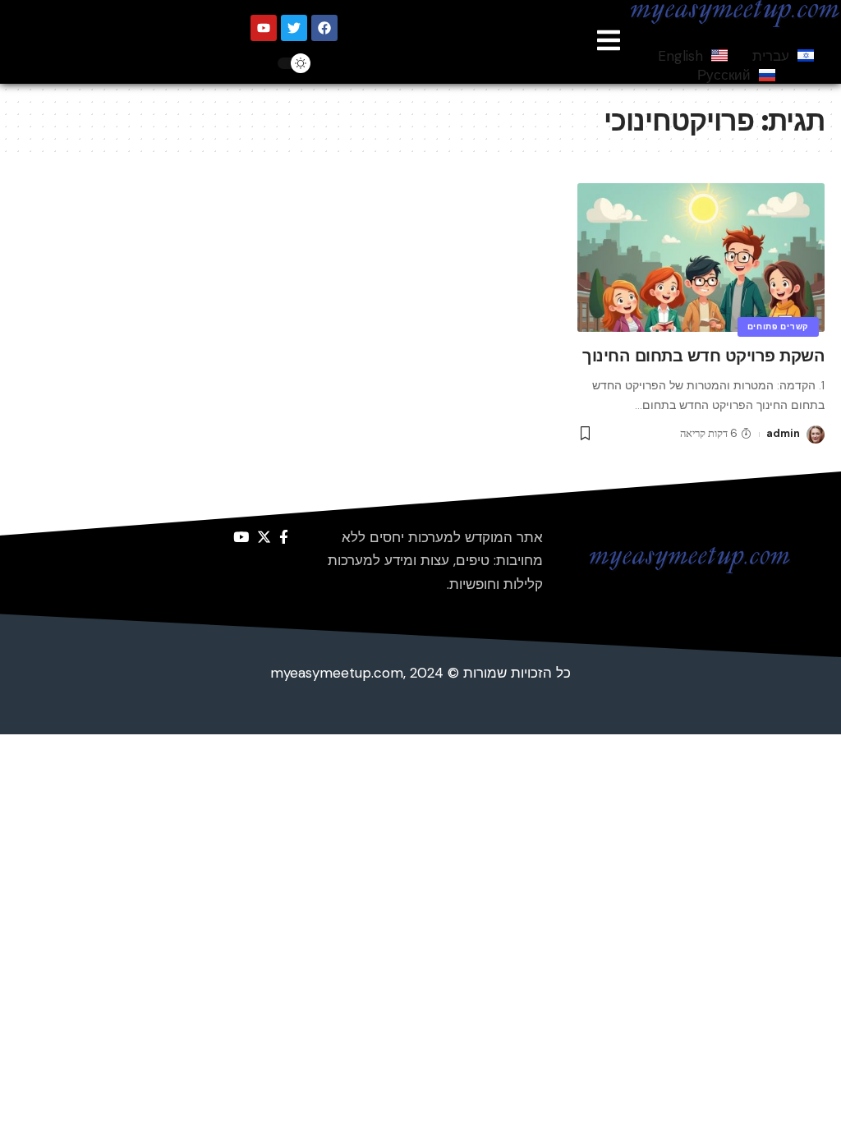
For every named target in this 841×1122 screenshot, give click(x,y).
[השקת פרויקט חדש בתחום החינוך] (701, 257)
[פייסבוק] (283, 538)
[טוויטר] (264, 538)
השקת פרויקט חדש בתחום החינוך (703, 356)
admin (783, 433)
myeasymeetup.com (336, 673)
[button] (608, 41)
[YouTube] (241, 538)
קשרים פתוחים (778, 326)
